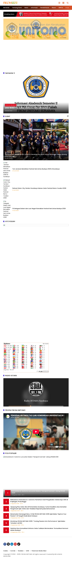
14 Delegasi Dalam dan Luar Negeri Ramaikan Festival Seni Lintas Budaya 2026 (39, 208)
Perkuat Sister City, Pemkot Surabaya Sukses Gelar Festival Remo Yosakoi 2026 (39, 188)
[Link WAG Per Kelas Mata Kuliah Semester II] (36, 94)
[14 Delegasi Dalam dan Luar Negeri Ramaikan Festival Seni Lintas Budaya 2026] (7, 209)
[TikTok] (18, 544)
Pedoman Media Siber (39, 551)
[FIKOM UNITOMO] (12, 3)
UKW (27, 551)
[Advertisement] (36, 55)
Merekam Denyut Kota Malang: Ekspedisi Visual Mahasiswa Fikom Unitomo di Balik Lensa (19, 14)
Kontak (12, 551)
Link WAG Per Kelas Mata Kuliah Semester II (27, 107)
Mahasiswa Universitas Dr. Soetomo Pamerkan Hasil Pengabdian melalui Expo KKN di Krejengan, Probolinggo (39, 501)
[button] (59, 3)
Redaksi (20, 551)
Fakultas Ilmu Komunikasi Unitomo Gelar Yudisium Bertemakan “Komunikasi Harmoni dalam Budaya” (39, 529)
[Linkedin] (11, 544)
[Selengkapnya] (68, 116)
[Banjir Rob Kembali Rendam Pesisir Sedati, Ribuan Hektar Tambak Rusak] (64, 14)
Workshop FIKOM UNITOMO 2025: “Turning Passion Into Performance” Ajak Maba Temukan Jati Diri (37, 522)
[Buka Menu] (63, 3)
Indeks (5, 551)
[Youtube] (15, 544)
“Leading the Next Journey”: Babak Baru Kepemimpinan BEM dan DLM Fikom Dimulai (48, 14)
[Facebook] (4, 544)
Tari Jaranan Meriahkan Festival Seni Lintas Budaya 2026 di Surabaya (36, 169)
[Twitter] (8, 544)
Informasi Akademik (10, 105)
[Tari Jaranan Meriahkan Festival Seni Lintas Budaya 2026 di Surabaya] (7, 170)
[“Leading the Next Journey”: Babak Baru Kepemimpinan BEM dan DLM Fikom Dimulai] (34, 14)
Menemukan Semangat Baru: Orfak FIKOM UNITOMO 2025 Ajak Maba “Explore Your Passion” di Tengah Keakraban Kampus (38, 515)
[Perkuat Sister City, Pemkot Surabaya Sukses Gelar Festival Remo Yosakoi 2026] (7, 189)
